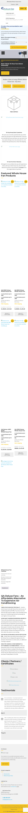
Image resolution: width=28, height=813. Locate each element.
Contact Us (13, 786)
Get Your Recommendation (18, 47)
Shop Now (7, 86)
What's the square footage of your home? (8, 38)
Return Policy (23, 806)
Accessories (7, 774)
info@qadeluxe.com (7, 799)
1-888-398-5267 (6, 797)
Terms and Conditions (6, 806)
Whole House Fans (8, 775)
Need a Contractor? (19, 86)
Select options (7, 314)
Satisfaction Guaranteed (9, 807)
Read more (5, 588)
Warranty (18, 807)
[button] (3, 53)
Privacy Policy (16, 806)
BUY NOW (5, 73)
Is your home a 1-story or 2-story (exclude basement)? (8, 42)
